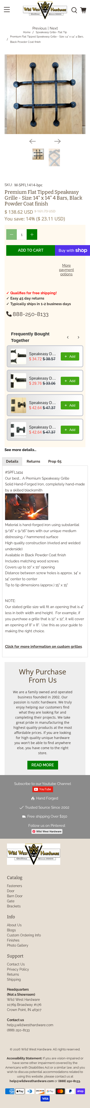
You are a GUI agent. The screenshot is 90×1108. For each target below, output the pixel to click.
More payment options (66, 269)
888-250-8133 (30, 314)
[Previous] (32, 141)
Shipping (14, 979)
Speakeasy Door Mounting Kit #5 (43, 378)
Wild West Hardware (36, 1049)
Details (12, 461)
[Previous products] (68, 337)
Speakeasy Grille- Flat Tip (51, 32)
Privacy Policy (18, 969)
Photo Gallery (17, 945)
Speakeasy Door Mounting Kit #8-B (43, 427)
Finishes (13, 940)
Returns (33, 461)
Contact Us (16, 964)
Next (54, 28)
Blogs (11, 930)
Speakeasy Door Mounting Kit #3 (43, 354)
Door (10, 891)
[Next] (57, 141)
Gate (10, 901)
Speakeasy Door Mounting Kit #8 (43, 403)
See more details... (20, 450)
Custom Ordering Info (24, 935)
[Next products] (78, 337)
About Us (14, 925)
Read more (42, 765)
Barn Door (15, 896)
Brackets (14, 906)
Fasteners (14, 886)
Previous (39, 28)
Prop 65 (54, 461)
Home (26, 32)
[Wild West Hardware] (45, 10)
